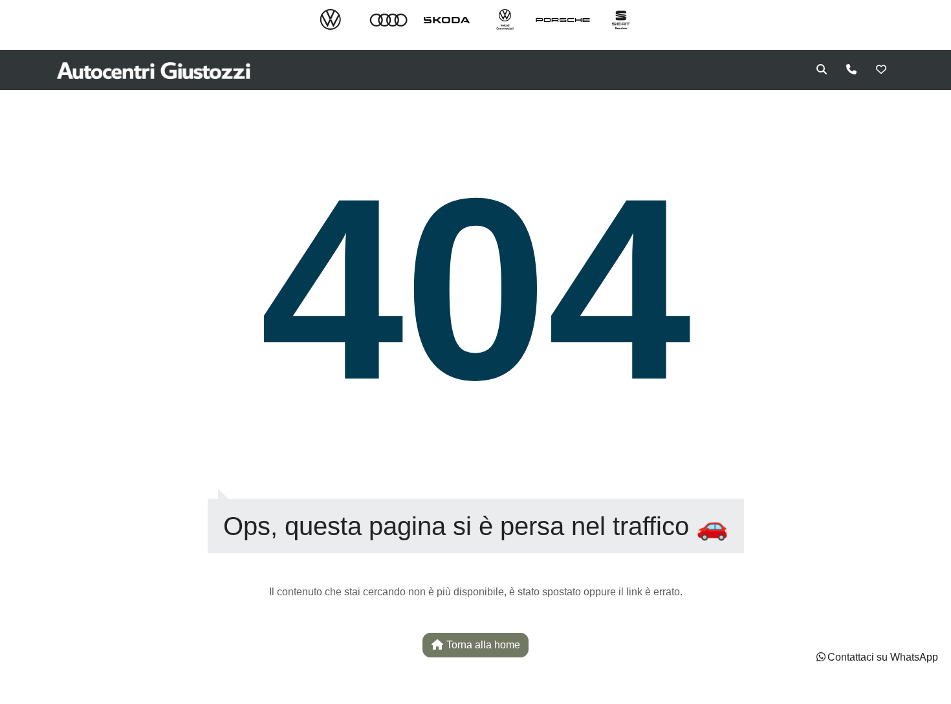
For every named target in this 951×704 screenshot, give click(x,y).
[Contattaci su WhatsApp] (820, 657)
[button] (876, 657)
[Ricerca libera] (821, 70)
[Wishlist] (881, 70)
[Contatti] (851, 70)
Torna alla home (482, 644)
